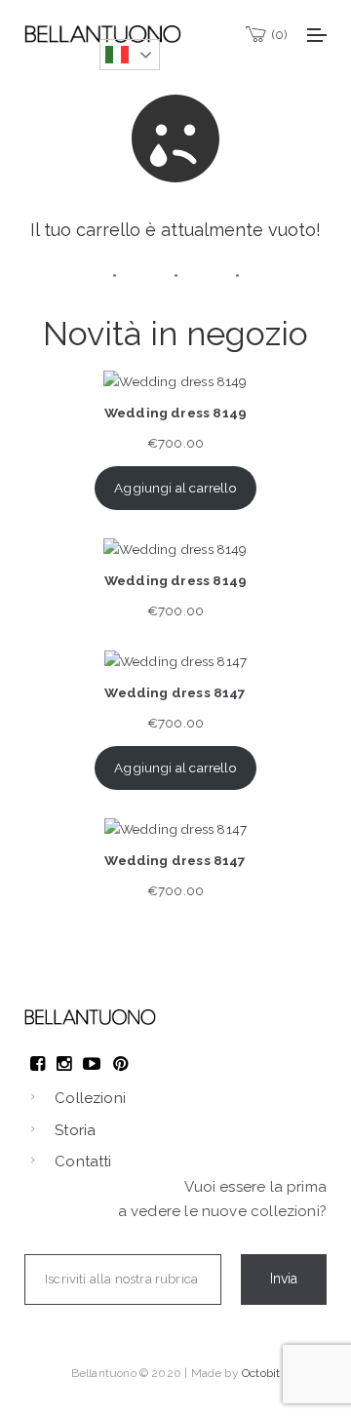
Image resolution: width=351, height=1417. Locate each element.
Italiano (129, 54)
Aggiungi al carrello (175, 487)
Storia (75, 1130)
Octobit (261, 1373)
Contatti (83, 1161)
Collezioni (90, 1098)
